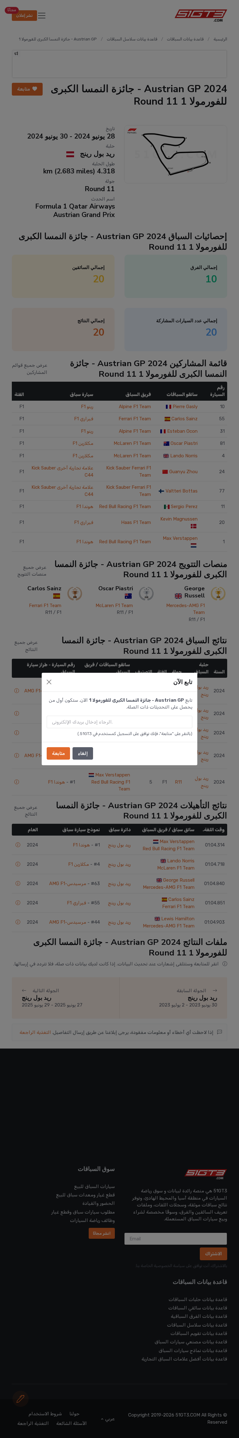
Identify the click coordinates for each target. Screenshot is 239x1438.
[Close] (49, 682)
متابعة (58, 753)
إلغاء (83, 753)
